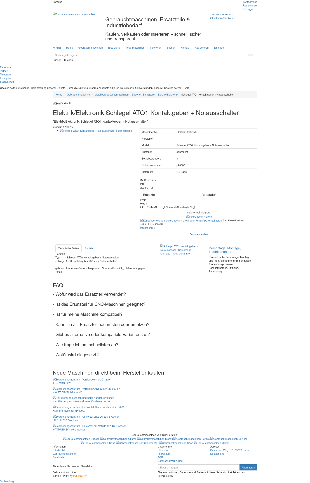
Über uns (163, 450)
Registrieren (250, 5)
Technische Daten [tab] (68, 248)
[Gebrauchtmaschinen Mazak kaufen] (155, 438)
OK (187, 88)
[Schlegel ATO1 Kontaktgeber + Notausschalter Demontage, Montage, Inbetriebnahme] (181, 249)
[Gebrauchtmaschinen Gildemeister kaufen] (137, 442)
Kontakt (185, 47)
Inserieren (155, 47)
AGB (160, 457)
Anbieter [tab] (89, 248)
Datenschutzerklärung (170, 461)
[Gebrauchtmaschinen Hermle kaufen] (191, 438)
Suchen (171, 47)
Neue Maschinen (135, 47)
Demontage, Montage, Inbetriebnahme (225, 250)
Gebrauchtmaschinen (90, 47)
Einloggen (248, 9)
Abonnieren (248, 467)
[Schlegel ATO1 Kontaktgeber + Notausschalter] (96, 130)
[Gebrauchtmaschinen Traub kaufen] (98, 442)
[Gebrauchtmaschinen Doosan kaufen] (81, 438)
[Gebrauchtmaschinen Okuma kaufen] (118, 438)
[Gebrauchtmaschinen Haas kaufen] (176, 442)
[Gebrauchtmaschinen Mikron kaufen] (211, 442)
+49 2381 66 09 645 (221, 14)
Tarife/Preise (250, 2)
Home (69, 47)
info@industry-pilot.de (222, 18)
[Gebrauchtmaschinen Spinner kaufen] (228, 438)
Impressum (164, 453)
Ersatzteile (114, 47)
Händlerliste (59, 450)
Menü (57, 47)
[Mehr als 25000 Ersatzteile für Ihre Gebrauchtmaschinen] (199, 216)
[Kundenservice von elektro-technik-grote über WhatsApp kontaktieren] (181, 220)
